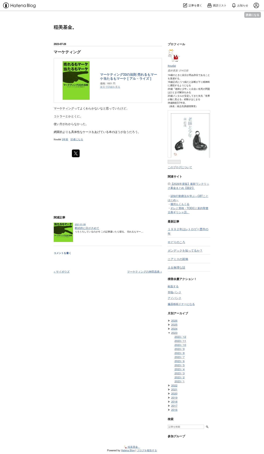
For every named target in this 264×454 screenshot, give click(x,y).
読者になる (252, 14)
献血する (173, 286)
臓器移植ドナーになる (181, 304)
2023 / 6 (180, 361)
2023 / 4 (180, 369)
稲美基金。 (65, 27)
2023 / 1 (180, 381)
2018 (174, 401)
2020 (174, 393)
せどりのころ (176, 242)
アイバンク (174, 298)
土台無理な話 (176, 267)
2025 (174, 324)
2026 (174, 320)
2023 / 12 (180, 337)
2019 (174, 397)
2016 (174, 410)
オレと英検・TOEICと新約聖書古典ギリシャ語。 (188, 210)
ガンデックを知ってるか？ (185, 250)
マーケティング (67, 51)
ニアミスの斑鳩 (178, 259)
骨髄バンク (174, 292)
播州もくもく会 (179, 204)
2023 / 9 (180, 349)
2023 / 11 (180, 341)
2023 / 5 (180, 365)
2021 (174, 389)
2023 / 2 (180, 377)
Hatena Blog (128, 450)
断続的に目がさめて (87, 228)
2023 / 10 (180, 345)
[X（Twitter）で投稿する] (76, 153)
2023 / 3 (180, 373)
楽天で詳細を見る (110, 87)
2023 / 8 (180, 353)
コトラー (59, 116)
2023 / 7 (180, 357)
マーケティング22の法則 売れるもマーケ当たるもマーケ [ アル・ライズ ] (128, 76)
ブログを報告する (147, 450)
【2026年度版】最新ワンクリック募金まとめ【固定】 (188, 186)
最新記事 (173, 221)
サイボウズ (62, 271)
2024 (174, 329)
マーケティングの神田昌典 (144, 271)
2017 (174, 406)
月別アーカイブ (178, 313)
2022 (174, 385)
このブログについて (180, 167)
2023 (174, 333)
